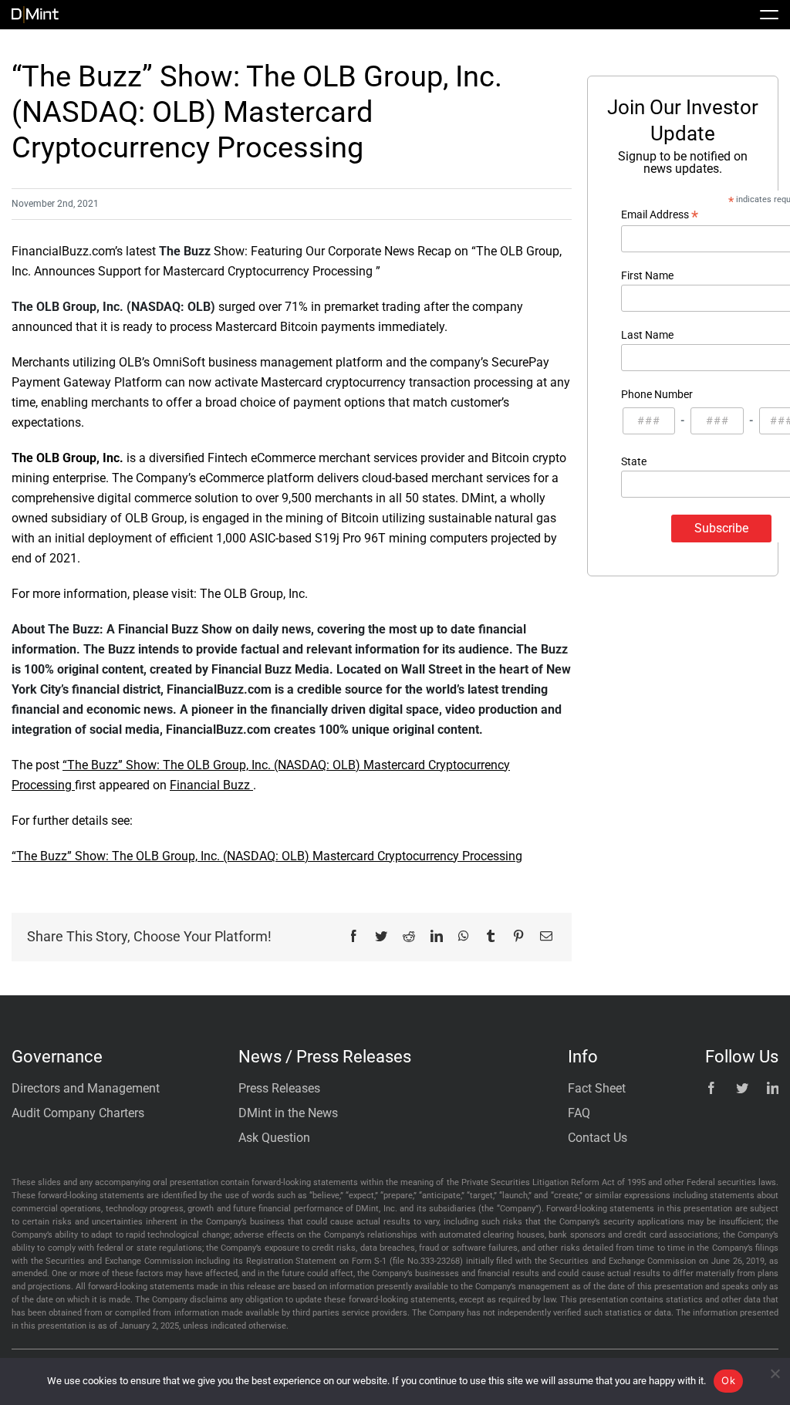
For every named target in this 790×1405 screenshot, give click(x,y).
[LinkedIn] (773, 1088)
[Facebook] (711, 1088)
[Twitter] (742, 1088)
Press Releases (279, 1088)
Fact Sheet (597, 1088)
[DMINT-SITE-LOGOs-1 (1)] (35, 12)
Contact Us (597, 1137)
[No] (774, 1373)
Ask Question (274, 1137)
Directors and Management (86, 1088)
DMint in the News (288, 1113)
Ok (728, 1380)
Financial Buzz (211, 785)
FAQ (579, 1113)
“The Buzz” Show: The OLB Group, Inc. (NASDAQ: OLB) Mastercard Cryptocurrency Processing (267, 856)
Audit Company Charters (78, 1113)
